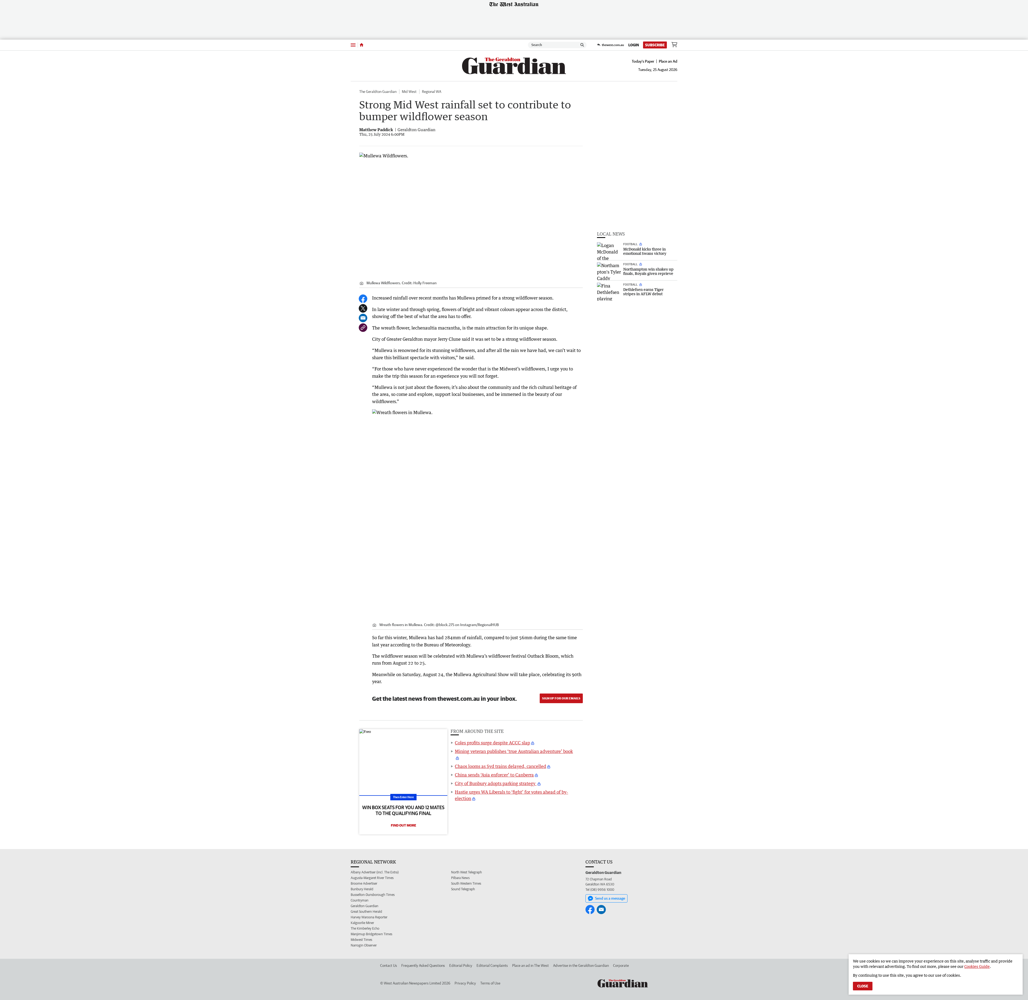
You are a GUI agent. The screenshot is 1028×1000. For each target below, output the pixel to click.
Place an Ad (668, 61)
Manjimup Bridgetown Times (371, 934)
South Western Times (466, 883)
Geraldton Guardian (364, 906)
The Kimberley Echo (365, 928)
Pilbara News (460, 878)
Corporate (621, 965)
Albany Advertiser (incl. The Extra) (375, 872)
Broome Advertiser (364, 883)
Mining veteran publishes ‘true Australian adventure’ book (514, 751)
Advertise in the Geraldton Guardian (581, 965)
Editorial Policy (460, 965)
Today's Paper (643, 61)
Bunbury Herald (362, 889)
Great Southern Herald (366, 912)
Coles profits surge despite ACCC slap (492, 742)
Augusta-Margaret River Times (372, 878)
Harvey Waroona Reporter (369, 917)
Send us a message (610, 898)
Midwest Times (361, 940)
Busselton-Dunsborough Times (373, 895)
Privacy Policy (465, 983)
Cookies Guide (977, 966)
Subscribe (655, 45)
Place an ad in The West (530, 965)
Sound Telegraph (463, 889)
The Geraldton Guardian (377, 91)
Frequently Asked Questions (423, 965)
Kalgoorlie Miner (362, 923)
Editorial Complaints (492, 965)
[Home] (361, 45)
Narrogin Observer (364, 945)
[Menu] (353, 45)
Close (862, 986)
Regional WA (431, 91)
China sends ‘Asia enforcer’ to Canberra (494, 775)
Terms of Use (490, 983)
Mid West (409, 91)
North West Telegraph (466, 872)
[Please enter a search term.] (582, 45)
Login (633, 45)
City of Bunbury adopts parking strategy (495, 783)
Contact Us (388, 965)
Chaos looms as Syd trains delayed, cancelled (500, 766)
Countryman (359, 900)
